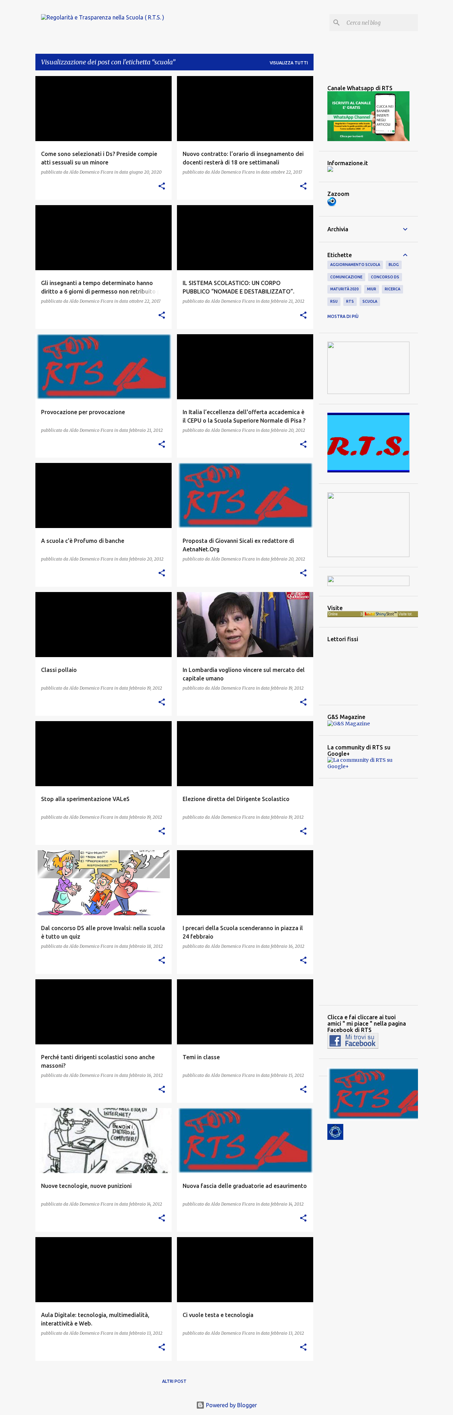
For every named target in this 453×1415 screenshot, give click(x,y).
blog (394, 264)
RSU (334, 301)
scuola (369, 301)
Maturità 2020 (344, 289)
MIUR (371, 289)
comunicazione (346, 277)
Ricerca (392, 289)
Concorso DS (385, 277)
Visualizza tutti (289, 62)
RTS (350, 301)
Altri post (174, 1381)
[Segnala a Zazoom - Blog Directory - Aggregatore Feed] (331, 204)
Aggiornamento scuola (355, 264)
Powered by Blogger (231, 1405)
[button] (161, 186)
